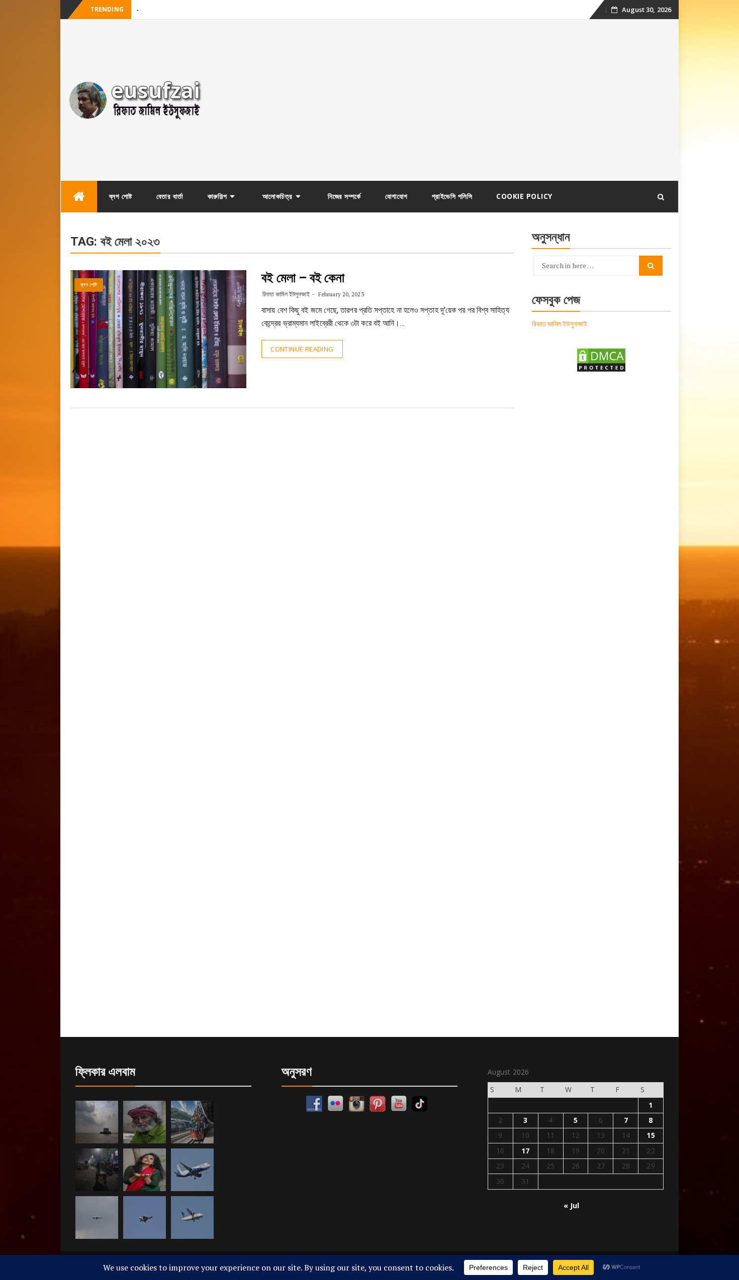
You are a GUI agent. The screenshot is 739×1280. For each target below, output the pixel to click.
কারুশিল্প (217, 196)
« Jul (572, 1205)
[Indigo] (192, 1169)
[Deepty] (144, 1169)
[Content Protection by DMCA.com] (601, 359)
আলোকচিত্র (277, 196)
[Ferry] (96, 1122)
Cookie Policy (524, 196)
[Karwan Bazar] (96, 1169)
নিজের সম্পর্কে (344, 196)
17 (525, 1150)
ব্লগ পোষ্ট (120, 196)
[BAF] (96, 1217)
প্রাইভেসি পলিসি (452, 196)
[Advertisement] (446, 100)
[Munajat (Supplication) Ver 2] (192, 1122)
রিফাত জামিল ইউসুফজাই (285, 294)
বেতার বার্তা (169, 196)
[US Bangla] (192, 1217)
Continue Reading (301, 349)
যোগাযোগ (396, 196)
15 (650, 1135)
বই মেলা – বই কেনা (302, 277)
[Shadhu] (144, 1122)
